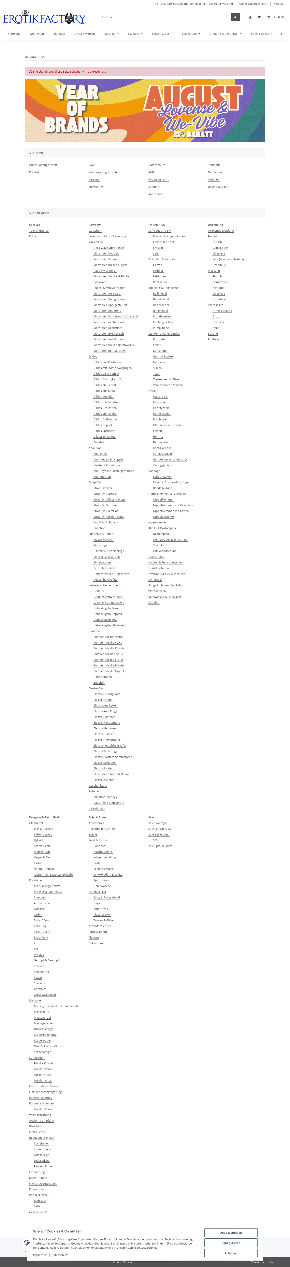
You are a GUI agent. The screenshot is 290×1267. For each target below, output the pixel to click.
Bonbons (99, 846)
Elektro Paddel (103, 700)
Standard (40, 897)
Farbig (38, 914)
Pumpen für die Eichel (108, 660)
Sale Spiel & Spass (160, 846)
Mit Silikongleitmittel (47, 886)
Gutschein (95, 230)
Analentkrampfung (41, 1120)
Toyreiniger (41, 1143)
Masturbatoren (103, 539)
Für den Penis (43, 1069)
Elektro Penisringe (105, 751)
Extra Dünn (41, 920)
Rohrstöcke (160, 282)
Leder (157, 345)
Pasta (97, 863)
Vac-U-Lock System (106, 522)
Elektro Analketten (106, 705)
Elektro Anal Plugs (105, 711)
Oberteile (219, 253)
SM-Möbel (155, 579)
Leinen (157, 431)
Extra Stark (41, 937)
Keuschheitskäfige (105, 579)
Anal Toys (95, 448)
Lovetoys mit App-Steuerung (107, 236)
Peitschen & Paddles (161, 259)
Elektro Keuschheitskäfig (110, 745)
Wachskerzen (157, 591)
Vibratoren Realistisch (108, 328)
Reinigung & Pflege (41, 1138)
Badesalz (40, 1200)
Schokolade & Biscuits (108, 874)
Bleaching (35, 1126)
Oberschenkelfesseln (167, 425)
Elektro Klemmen (105, 728)
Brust (216, 316)
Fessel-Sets (160, 396)
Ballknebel (160, 293)
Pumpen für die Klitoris (109, 648)
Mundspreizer (162, 316)
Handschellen (162, 413)
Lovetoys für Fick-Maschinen (167, 574)
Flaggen (94, 937)
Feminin (213, 236)
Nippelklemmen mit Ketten (171, 511)
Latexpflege (41, 1155)
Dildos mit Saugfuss (107, 402)
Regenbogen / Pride (102, 829)
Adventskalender (100, 926)
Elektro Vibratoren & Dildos (111, 774)
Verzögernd (41, 972)
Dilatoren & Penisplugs (109, 551)
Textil (156, 373)
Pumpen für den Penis (108, 637)
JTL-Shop (269, 1262)
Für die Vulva (42, 1075)
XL (35, 943)
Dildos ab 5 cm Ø (105, 385)
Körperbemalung (45, 1035)
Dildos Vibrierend (105, 413)
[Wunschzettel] (259, 17)
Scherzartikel (97, 892)
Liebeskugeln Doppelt (108, 614)
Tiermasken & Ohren (167, 379)
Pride (32, 236)
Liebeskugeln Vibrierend (110, 625)
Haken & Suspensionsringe (171, 482)
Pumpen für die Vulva (108, 642)
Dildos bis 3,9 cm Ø (106, 373)
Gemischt (40, 989)
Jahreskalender (99, 932)
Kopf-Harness (162, 448)
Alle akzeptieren (231, 1232)
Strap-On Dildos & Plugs (109, 499)
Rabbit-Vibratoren (105, 270)
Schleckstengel (103, 869)
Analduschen (102, 476)
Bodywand (100, 282)
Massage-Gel (42, 1017)
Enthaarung (37, 1172)
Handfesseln (161, 408)
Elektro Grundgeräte (107, 694)
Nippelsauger (157, 522)
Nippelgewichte (163, 516)
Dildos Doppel (103, 425)
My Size (39, 954)
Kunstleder (160, 351)
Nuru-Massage (43, 1029)
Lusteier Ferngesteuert (108, 597)
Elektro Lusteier (104, 734)
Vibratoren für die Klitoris (110, 265)
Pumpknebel (161, 328)
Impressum (155, 194)
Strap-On (95, 482)
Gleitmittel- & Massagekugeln (53, 874)
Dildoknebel (161, 305)
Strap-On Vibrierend (107, 505)
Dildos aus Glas (104, 396)
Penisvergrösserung (107, 557)
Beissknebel (161, 299)
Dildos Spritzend (104, 431)
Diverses (218, 322)
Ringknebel (160, 311)
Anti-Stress (101, 909)
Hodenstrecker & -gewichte (111, 574)
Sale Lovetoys (157, 823)
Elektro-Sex (96, 688)
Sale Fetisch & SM (160, 829)
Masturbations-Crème (43, 1086)
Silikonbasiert (43, 834)
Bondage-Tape (162, 488)
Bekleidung (96, 943)
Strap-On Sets (103, 488)
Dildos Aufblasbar (105, 419)
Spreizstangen (162, 454)
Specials (39, 983)
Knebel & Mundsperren (164, 288)
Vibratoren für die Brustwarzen (114, 345)
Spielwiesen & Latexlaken (165, 597)
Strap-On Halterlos (106, 511)
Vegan (38, 977)
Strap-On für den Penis (109, 516)
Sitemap (153, 187)
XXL (36, 949)
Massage (35, 1000)
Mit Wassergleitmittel (48, 892)
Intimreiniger (42, 1149)
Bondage (154, 471)
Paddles (158, 270)
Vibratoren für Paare (107, 293)
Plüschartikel (102, 914)
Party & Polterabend (107, 897)
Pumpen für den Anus (108, 654)
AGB (151, 172)
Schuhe (213, 333)
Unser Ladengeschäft (253, 4)
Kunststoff (160, 339)
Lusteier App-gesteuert (109, 602)
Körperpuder (42, 1040)
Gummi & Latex (163, 356)
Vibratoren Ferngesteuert (110, 299)
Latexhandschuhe (165, 551)
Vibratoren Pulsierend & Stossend (116, 316)
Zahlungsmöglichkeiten (104, 172)
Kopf (216, 328)
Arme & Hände (222, 311)
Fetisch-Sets (156, 557)
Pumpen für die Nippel (109, 671)
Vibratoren (96, 242)
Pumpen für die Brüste (109, 665)
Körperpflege (42, 1052)
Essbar (38, 863)
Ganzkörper (220, 248)
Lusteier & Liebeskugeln (104, 585)
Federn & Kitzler (163, 242)
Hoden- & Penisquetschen (165, 562)
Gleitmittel (36, 823)
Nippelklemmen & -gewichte (167, 494)
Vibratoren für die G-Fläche (111, 276)
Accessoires (215, 305)
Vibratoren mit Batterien (110, 351)
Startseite (14, 34)
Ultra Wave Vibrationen (109, 248)
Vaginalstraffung (40, 1115)
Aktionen (59, 34)
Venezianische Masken (168, 385)
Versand (94, 179)
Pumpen (94, 631)
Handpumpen (103, 677)
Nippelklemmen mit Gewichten (173, 505)
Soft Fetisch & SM (159, 230)
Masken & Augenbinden (169, 236)
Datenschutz (156, 165)
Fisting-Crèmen (44, 869)
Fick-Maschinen (158, 568)
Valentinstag (97, 808)
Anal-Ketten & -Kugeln (108, 459)
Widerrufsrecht (158, 179)
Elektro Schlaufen (105, 763)
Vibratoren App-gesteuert (110, 305)
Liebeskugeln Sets (105, 619)
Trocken (39, 966)
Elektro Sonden (103, 768)
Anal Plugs (100, 454)
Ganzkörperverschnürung (170, 459)
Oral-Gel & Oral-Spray (48, 1046)
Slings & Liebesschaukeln (165, 585)
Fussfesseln (160, 419)
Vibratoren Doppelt (106, 253)
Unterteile (219, 265)
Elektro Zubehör (104, 780)
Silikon (157, 368)
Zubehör (99, 442)
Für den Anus (43, 1080)
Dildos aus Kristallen (107, 362)
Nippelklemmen (163, 499)
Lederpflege (42, 1160)
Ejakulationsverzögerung (45, 1092)
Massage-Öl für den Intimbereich (56, 1006)
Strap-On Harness (105, 494)
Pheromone (36, 1189)
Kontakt (279, 4)
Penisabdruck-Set (105, 568)
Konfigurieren (231, 1243)
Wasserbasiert (43, 829)
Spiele (93, 834)
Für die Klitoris (43, 1063)
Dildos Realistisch (105, 408)
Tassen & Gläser (104, 920)
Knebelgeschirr (163, 322)
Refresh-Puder (43, 1166)
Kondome (35, 880)
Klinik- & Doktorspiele (162, 528)
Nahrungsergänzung (43, 1183)
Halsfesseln (160, 402)
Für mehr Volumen (41, 1103)
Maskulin (214, 270)
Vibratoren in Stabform (109, 322)
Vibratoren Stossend (107, 259)
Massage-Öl (42, 1012)
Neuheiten (37, 34)
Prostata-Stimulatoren (108, 465)
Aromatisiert (42, 846)
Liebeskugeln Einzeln (107, 608)
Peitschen (159, 276)
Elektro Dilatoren (105, 717)
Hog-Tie (158, 436)
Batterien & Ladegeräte (109, 803)
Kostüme (218, 288)
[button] (250, 17)
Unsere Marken (85, 34)
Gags (97, 903)
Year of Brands (39, 230)
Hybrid (38, 840)
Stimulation (36, 1057)
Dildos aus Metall (105, 391)
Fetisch (217, 242)
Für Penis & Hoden (101, 534)
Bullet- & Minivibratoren (109, 288)
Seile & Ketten (162, 476)
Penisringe (101, 545)
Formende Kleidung (221, 230)
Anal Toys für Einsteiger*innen (114, 471)
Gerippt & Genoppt (46, 960)
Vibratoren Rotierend (107, 311)
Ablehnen (231, 1253)
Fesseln (158, 248)
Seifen (38, 1206)
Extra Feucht (42, 932)
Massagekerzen (44, 1023)
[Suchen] (235, 17)
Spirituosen (101, 880)
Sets (156, 253)
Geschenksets (98, 785)
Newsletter (96, 187)
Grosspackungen (45, 995)
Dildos (93, 356)
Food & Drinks (98, 840)
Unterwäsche (102, 886)
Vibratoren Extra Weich (109, 333)
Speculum (159, 545)
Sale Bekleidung (158, 834)
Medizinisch (42, 851)
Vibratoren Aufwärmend (109, 339)
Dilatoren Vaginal (105, 436)
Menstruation (38, 1178)
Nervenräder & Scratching (170, 539)
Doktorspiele (161, 534)
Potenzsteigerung (40, 1098)
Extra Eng (40, 926)
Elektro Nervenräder (107, 740)
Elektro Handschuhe (107, 722)
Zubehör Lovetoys (105, 797)
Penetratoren (102, 562)
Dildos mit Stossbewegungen (113, 368)
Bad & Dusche (38, 1195)
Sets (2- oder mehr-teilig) (229, 259)
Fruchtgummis (103, 851)
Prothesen (214, 339)
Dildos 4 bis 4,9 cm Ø (107, 379)
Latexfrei (39, 909)
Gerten (157, 265)
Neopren (159, 362)
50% (156, 840)
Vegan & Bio (42, 857)
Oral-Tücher (37, 1132)
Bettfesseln (160, 442)
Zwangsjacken (162, 465)
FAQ (91, 165)
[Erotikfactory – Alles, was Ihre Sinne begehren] (44, 17)
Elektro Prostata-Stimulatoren (113, 757)
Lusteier (99, 591)
